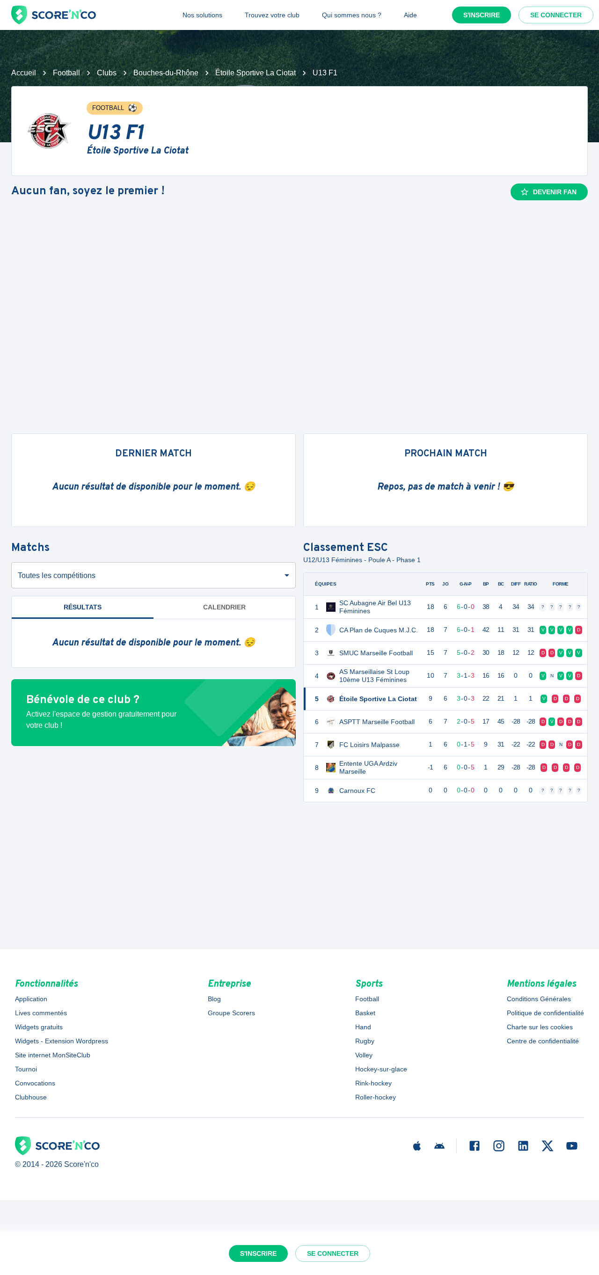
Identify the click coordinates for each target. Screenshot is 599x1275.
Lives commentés (41, 1013)
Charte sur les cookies (540, 1027)
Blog (214, 999)
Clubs (107, 73)
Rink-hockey (373, 1083)
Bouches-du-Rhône (165, 73)
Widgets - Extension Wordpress (61, 1041)
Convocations (35, 1083)
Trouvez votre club (272, 15)
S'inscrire (481, 15)
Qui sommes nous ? (351, 15)
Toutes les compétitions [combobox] (56, 575)
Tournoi (26, 1069)
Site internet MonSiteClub (52, 1055)
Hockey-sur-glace (381, 1069)
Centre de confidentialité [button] (543, 1041)
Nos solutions (202, 15)
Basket (365, 1013)
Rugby (364, 1041)
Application (31, 999)
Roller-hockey (375, 1097)
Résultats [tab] (83, 607)
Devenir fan (555, 192)
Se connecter (556, 15)
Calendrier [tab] (224, 607)
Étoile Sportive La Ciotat (255, 73)
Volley (364, 1055)
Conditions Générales (539, 999)
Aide (410, 15)
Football (66, 73)
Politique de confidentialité (545, 1013)
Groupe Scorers (231, 1013)
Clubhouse (31, 1097)
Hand (363, 1027)
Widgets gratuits (39, 1027)
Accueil (23, 73)
